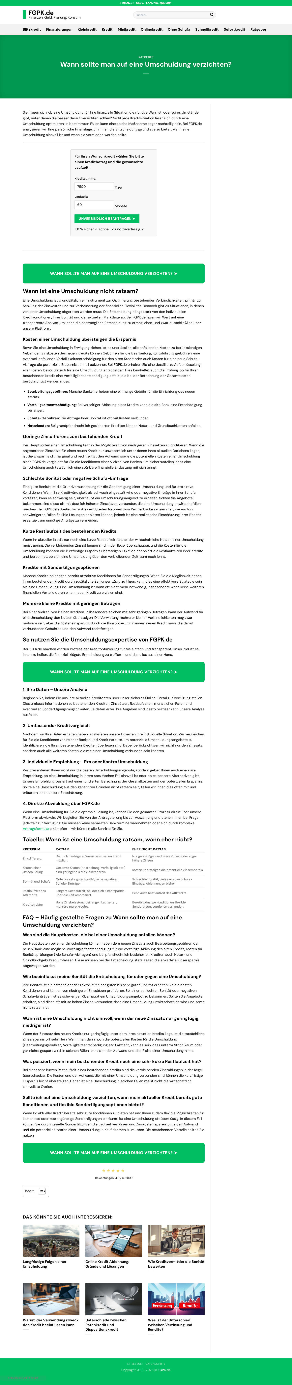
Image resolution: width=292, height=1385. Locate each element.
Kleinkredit (87, 29)
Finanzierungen (59, 29)
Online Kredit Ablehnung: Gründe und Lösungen (107, 1264)
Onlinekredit (152, 29)
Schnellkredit (207, 29)
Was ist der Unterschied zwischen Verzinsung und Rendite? (170, 1325)
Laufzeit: (81, 197)
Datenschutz (155, 1364)
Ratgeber (258, 29)
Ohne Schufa (179, 29)
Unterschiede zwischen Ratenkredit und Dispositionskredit (106, 1325)
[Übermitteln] (212, 15)
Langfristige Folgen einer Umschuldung (44, 1264)
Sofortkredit (234, 29)
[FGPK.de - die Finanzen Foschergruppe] (51, 15)
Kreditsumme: (85, 178)
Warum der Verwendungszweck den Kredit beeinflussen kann (51, 1322)
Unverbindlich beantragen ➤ (107, 218)
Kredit (107, 29)
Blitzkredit (32, 29)
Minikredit (127, 29)
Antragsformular (36, 828)
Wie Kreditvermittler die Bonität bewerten (176, 1264)
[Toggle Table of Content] (40, 1191)
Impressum (135, 1364)
